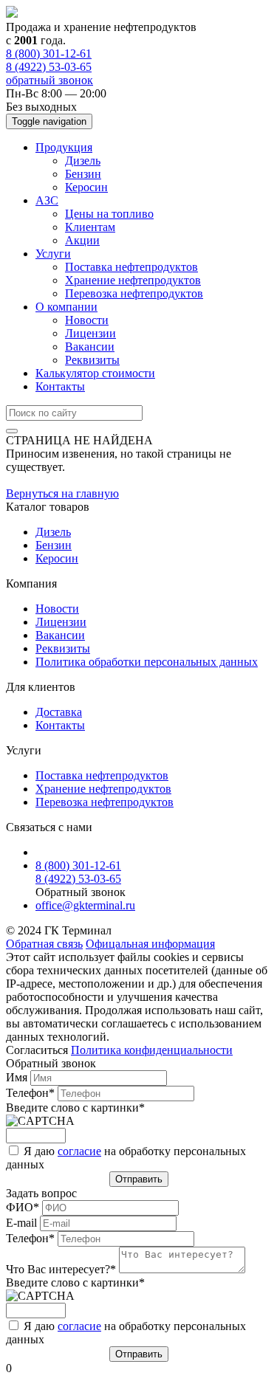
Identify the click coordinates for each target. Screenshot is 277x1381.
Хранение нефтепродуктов (133, 280)
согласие (79, 1151)
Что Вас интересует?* (62, 1269)
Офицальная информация (150, 943)
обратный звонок (49, 80)
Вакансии (89, 346)
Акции (82, 240)
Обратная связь (44, 943)
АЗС (46, 200)
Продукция (63, 147)
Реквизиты (92, 360)
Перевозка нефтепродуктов (134, 293)
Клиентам (90, 227)
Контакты (60, 386)
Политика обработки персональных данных (146, 661)
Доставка (58, 712)
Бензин (83, 174)
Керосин (86, 187)
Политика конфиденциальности (152, 1050)
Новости (87, 320)
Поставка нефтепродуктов (131, 267)
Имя (18, 1077)
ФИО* (24, 1207)
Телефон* (32, 1092)
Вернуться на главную (62, 493)
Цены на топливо (109, 213)
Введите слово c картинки (75, 1107)
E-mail (23, 1222)
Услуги (53, 253)
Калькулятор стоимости (95, 373)
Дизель (82, 160)
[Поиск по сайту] (12, 431)
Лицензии (90, 333)
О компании (66, 306)
